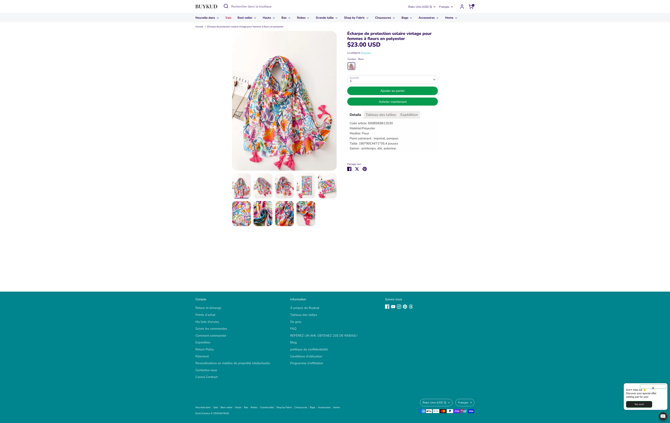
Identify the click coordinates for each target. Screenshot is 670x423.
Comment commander (210, 335)
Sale (228, 18)
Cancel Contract (206, 377)
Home (449, 18)
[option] (284, 102)
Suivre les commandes (211, 328)
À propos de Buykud (304, 308)
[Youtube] (393, 307)
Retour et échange (208, 308)
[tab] (355, 115)
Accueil (199, 26)
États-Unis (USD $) (420, 7)
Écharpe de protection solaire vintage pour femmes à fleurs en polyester (245, 26)
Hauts (267, 18)
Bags (405, 18)
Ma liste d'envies (207, 322)
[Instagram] (399, 307)
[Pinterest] (405, 307)
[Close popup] (653, 387)
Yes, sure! (639, 404)
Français (444, 7)
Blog (293, 342)
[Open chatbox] (663, 416)
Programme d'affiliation (306, 363)
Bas (284, 18)
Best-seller (245, 18)
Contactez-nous (206, 370)
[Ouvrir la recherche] (225, 6)
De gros (295, 322)
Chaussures (383, 18)
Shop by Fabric (355, 18)
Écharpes (366, 52)
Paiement (202, 356)
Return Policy (204, 349)
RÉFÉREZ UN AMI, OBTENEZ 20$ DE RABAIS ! (324, 335)
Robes (301, 18)
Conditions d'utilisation (306, 356)
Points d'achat (205, 315)
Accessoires (427, 18)
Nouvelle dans (205, 18)
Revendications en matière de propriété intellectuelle (232, 363)
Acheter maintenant (393, 102)
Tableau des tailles (303, 315)
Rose (351, 66)
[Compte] (462, 6)
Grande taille (325, 18)
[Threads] (411, 307)
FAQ (293, 328)
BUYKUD (224, 413)
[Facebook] (387, 307)
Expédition (202, 342)
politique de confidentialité (309, 349)
